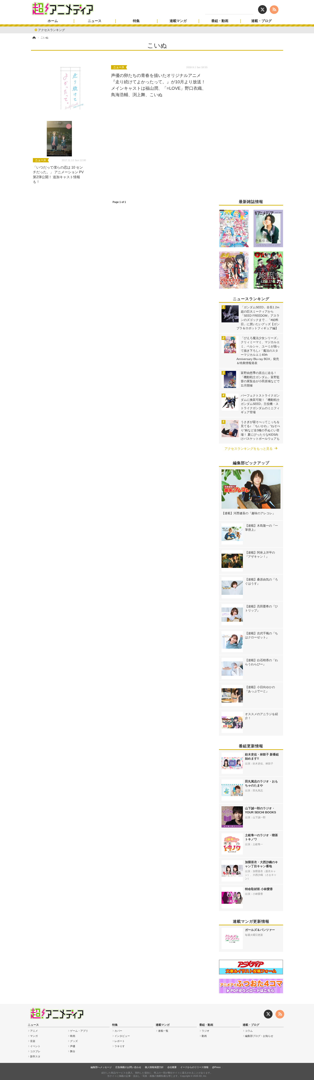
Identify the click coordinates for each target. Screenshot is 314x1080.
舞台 (72, 1051)
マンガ (34, 1035)
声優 (72, 1046)
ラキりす (119, 1046)
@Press (216, 1067)
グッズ (74, 1041)
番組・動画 (219, 21)
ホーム (53, 21)
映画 (72, 1035)
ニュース (94, 21)
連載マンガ (178, 21)
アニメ (34, 1030)
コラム (249, 1030)
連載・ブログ (261, 21)
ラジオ (205, 1030)
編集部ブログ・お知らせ (259, 1035)
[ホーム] (34, 37)
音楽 (32, 1041)
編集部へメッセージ (101, 1067)
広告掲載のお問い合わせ (128, 1067)
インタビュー (122, 1035)
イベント (35, 1046)
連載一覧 (163, 1030)
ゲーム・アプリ (79, 1030)
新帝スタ (35, 1056)
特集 (136, 21)
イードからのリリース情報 (194, 1067)
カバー (118, 1030)
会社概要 (172, 1067)
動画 (204, 1035)
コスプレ (35, 1051)
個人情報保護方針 (154, 1067)
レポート (119, 1041)
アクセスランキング (51, 29)
